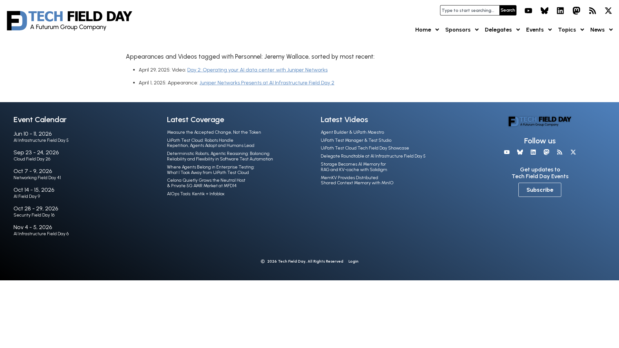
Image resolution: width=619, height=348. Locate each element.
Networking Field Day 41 (37, 177)
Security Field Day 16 (34, 215)
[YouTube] (528, 10)
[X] (608, 10)
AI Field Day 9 (27, 196)
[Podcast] (592, 10)
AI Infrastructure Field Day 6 (41, 234)
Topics (567, 29)
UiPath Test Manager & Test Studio (356, 140)
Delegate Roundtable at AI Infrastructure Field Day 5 (373, 156)
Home (423, 29)
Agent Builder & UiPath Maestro (352, 132)
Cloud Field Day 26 (32, 159)
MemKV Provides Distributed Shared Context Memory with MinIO (357, 180)
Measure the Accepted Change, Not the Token (214, 132)
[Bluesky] (544, 10)
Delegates (498, 29)
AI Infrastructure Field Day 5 (41, 140)
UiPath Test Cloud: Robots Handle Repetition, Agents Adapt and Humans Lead (210, 143)
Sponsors (458, 29)
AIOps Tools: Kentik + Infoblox (195, 194)
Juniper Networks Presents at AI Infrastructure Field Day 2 (267, 83)
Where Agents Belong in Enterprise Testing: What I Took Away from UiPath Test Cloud (211, 169)
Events (535, 29)
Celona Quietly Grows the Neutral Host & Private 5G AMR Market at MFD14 (206, 183)
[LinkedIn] (560, 10)
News (597, 29)
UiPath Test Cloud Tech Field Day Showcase (365, 148)
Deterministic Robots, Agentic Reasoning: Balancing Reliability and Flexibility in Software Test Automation (220, 156)
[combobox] (469, 10)
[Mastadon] (576, 10)
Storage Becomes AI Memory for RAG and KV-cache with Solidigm (354, 166)
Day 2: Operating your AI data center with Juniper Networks (257, 70)
